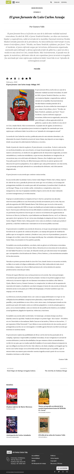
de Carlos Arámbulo (18, 435)
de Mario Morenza (19, 407)
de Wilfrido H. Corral (52, 408)
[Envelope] (67, 471)
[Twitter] (58, 471)
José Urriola (44, 437)
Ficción (37, 69)
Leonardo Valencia (45, 412)
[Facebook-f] (54, 471)
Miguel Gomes (12, 409)
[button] (51, 2)
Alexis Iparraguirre (14, 437)
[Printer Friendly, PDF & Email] (30, 79)
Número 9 (37, 12)
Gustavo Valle (38, 27)
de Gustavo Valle (51, 435)
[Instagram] (63, 471)
